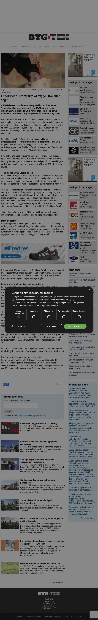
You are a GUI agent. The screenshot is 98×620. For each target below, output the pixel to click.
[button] (18, 326)
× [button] (89, 290)
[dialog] (49, 310)
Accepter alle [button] (75, 326)
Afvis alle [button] (51, 326)
